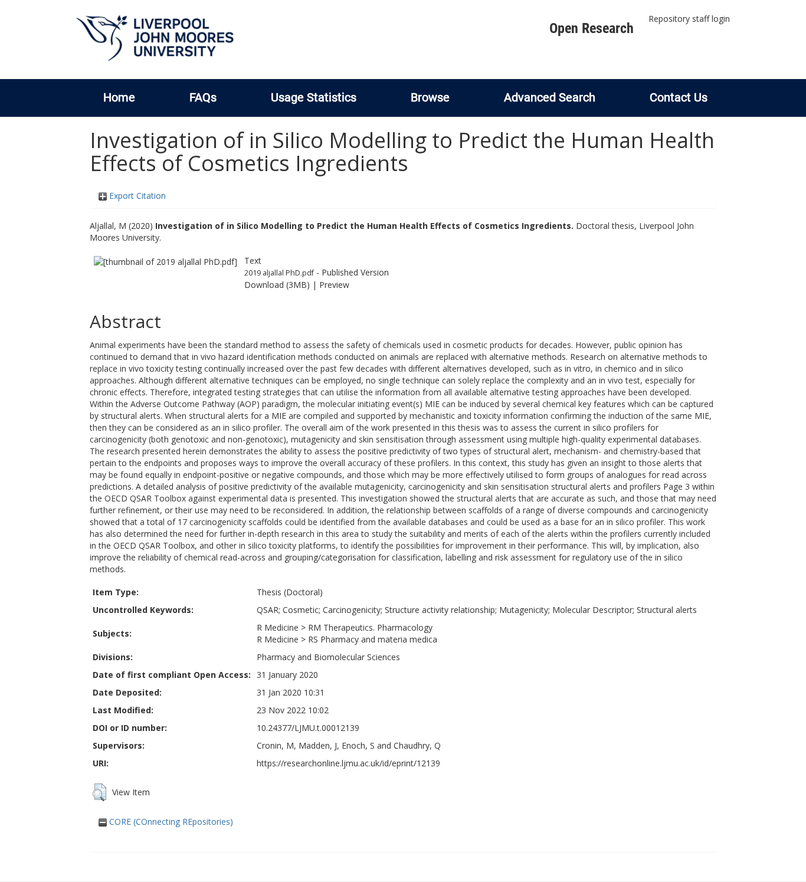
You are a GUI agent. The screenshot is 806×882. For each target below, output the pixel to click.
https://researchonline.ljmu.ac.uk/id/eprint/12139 (348, 763)
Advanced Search (549, 97)
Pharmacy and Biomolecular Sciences (328, 657)
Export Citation (136, 195)
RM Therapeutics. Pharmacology (370, 627)
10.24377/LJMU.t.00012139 (308, 727)
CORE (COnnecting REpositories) (170, 821)
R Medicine (278, 627)
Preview (334, 284)
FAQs (203, 97)
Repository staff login (689, 18)
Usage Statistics (313, 97)
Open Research (591, 28)
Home (119, 97)
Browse (430, 97)
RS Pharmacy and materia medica (372, 639)
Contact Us (678, 97)
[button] (99, 792)
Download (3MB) (277, 284)
